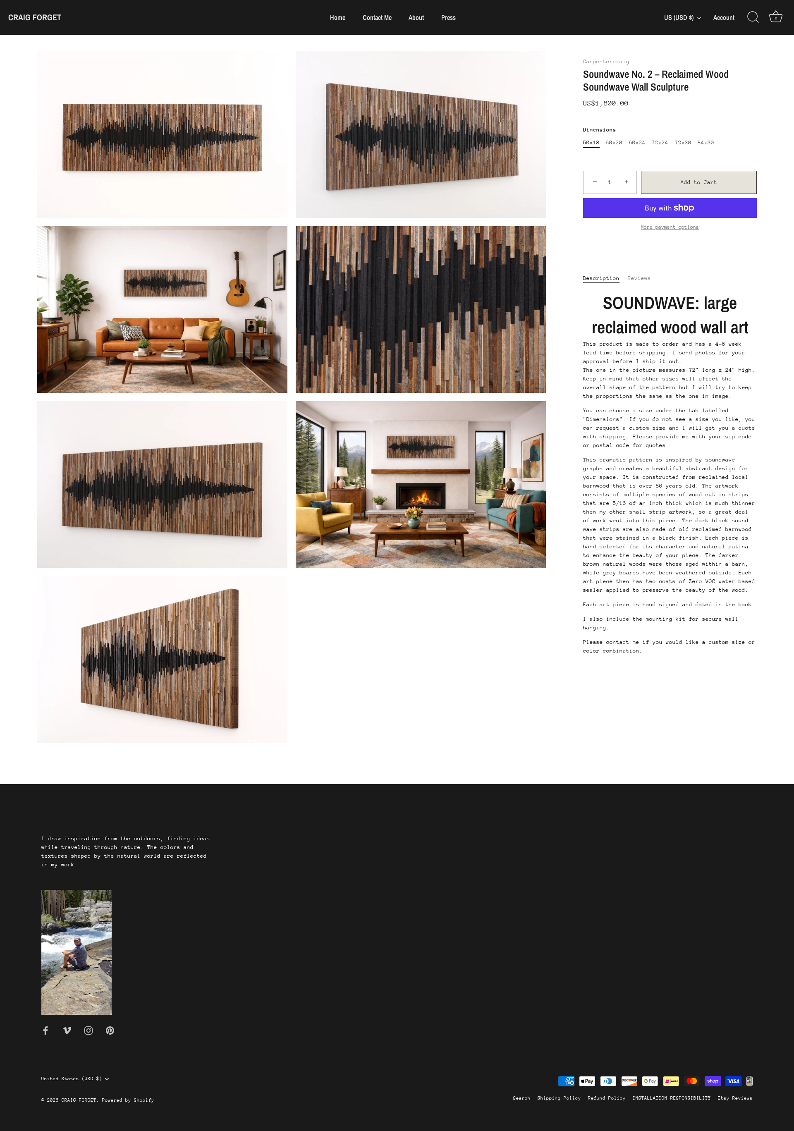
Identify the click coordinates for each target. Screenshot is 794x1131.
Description (601, 278)
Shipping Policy (559, 1098)
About (416, 17)
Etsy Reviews (735, 1098)
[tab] (605, 278)
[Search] (753, 17)
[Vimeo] (67, 1030)
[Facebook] (45, 1030)
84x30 (706, 142)
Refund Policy (607, 1098)
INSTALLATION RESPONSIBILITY (672, 1098)
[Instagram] (88, 1030)
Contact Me (377, 17)
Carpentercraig (606, 61)
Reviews (639, 278)
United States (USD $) (71, 1078)
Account (723, 17)
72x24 (660, 142)
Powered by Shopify (128, 1100)
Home (337, 17)
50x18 (591, 142)
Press (448, 17)
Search (522, 1098)
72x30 (683, 142)
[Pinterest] (110, 1030)
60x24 (637, 142)
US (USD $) (679, 17)
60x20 (614, 142)
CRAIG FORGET (34, 17)
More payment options (670, 227)
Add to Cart (699, 182)
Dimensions (599, 130)
